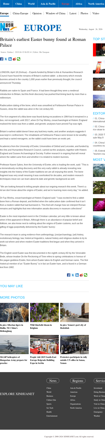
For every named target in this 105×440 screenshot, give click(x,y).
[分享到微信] (18, 59)
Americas (73, 392)
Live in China (99, 408)
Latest (73, 13)
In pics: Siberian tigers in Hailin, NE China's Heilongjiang (11, 327)
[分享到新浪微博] (14, 59)
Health (49, 412)
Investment (98, 388)
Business (49, 396)
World (31, 3)
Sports (48, 404)
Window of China (55, 13)
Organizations (75, 404)
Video (95, 13)
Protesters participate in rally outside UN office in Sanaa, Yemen (73, 360)
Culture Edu (51, 400)
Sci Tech (49, 408)
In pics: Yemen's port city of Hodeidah (73, 326)
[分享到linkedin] (10, 59)
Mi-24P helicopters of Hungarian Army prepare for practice (13, 360)
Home (6, 3)
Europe (65, 3)
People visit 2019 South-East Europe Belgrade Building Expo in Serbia (43, 360)
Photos (84, 13)
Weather (97, 415)
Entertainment (51, 415)
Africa (78, 3)
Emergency (98, 412)
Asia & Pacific (48, 3)
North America (76, 408)
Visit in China (99, 404)
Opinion (37, 13)
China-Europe (20, 13)
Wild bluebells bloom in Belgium (41, 326)
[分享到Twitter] (6, 59)
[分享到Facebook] (1, 59)
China (18, 3)
